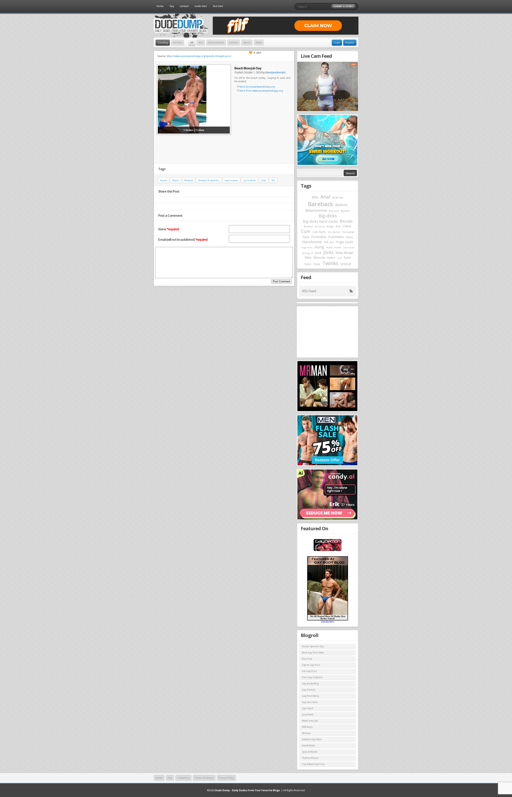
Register (349, 42)
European (348, 232)
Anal (325, 197)
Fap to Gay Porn (311, 665)
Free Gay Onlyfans (312, 677)
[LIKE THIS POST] (251, 53)
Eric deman (334, 232)
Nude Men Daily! (327, 621)
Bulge (330, 226)
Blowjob (188, 180)
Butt (338, 226)
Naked (331, 258)
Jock (318, 253)
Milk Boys (307, 727)
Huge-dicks (306, 247)
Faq (170, 778)
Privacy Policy (226, 778)
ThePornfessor (310, 758)
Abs (315, 197)
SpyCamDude (309, 751)
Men (308, 257)
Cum (305, 231)
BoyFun (308, 226)
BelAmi (341, 204)
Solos (307, 264)
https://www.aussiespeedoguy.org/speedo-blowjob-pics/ (198, 56)
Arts (200, 42)
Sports (247, 42)
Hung (319, 246)
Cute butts (319, 232)
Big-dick (345, 211)
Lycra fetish (249, 180)
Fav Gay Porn (309, 671)
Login (337, 42)
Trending (163, 42)
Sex (273, 180)
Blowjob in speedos (208, 180)
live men (218, 6)
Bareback (320, 204)
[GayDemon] (327, 550)
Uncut (345, 263)
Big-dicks (328, 216)
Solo (347, 257)
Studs (316, 264)
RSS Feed (309, 291)
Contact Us (183, 778)
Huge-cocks (344, 242)
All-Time (177, 42)
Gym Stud (307, 708)
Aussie (163, 180)
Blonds (346, 221)
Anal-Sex (338, 197)
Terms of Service (204, 778)
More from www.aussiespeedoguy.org (261, 90)
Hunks (337, 247)
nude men (201, 6)
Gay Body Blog (310, 683)
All (191, 42)
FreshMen (336, 237)
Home (159, 778)
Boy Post (307, 658)
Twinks (330, 263)
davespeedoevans (275, 72)
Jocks (328, 252)
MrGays (306, 733)
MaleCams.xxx (310, 720)
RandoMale (308, 745)
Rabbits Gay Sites (311, 739)
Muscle (319, 257)
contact (184, 6)
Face (306, 237)
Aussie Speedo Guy (313, 646)
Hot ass (329, 242)
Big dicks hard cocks (320, 221)
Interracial (348, 247)
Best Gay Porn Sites (313, 652)
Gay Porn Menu (310, 696)
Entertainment (216, 42)
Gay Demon (308, 689)
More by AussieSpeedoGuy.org (257, 86)
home (160, 6)
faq (172, 6)
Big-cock (334, 210)
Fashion (233, 42)
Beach (175, 180)
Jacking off (307, 253)
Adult (259, 42)
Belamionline (316, 210)
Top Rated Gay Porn (313, 764)
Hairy (349, 237)
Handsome (312, 241)
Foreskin (318, 236)
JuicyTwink (307, 714)
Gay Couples (231, 180)
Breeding (320, 226)
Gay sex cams (309, 702)
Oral (263, 180)
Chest (347, 226)
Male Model (344, 253)
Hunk (329, 247)
